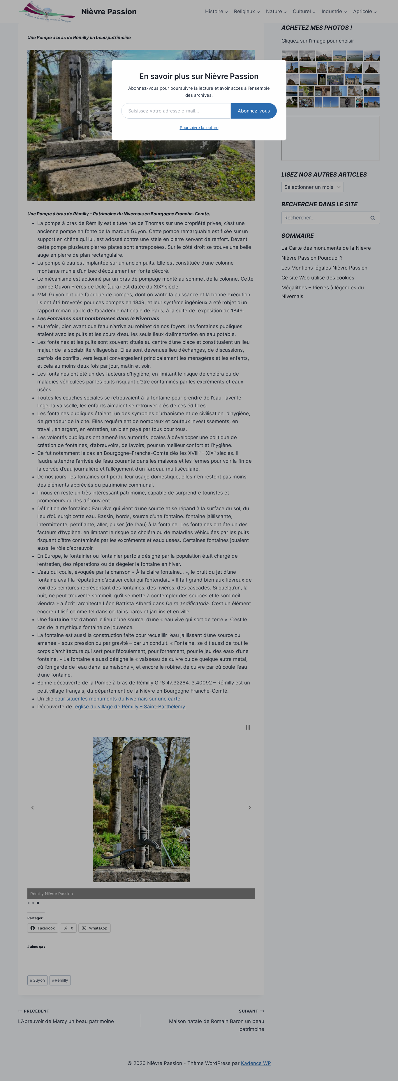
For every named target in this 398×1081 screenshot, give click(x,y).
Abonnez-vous (254, 111)
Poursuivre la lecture (199, 127)
